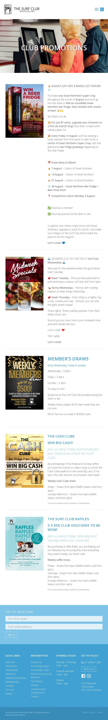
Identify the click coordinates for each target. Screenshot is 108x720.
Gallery (8, 693)
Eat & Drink (11, 666)
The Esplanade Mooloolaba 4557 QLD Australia (91, 686)
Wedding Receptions (15, 677)
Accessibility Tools (40, 670)
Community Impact (40, 666)
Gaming (9, 685)
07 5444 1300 (92, 662)
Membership (11, 670)
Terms (100, 712)
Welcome (10, 662)
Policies (34, 685)
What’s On (10, 673)
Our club (9, 689)
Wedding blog (12, 681)
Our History (36, 681)
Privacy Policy (88, 712)
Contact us (36, 662)
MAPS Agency (20, 715)
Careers (35, 696)
